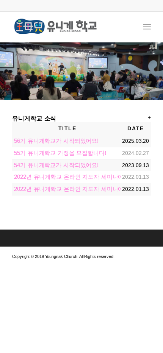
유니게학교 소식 (34, 118)
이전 (6, 71)
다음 (156, 71)
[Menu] (147, 27)
